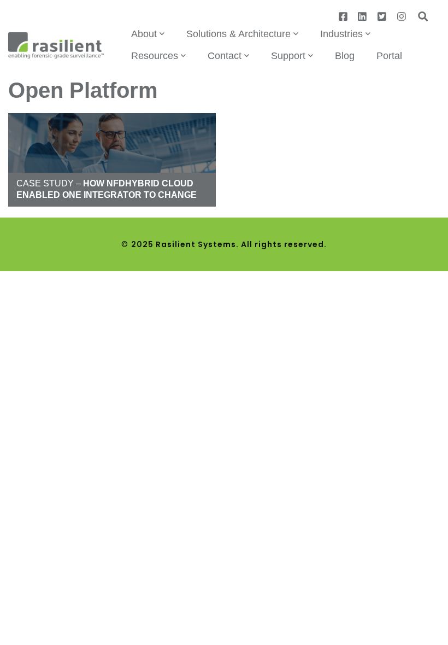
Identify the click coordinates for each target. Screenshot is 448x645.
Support (288, 55)
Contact (224, 55)
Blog (345, 55)
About (144, 33)
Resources (154, 55)
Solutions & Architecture (238, 33)
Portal (389, 55)
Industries (341, 33)
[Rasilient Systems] (56, 44)
